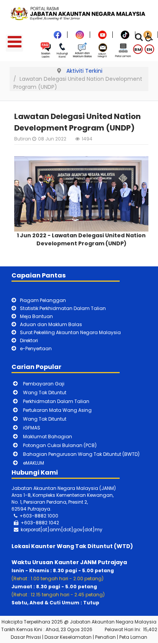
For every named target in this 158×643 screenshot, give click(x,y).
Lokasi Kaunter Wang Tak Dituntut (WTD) (72, 546)
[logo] (79, 13)
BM (138, 49)
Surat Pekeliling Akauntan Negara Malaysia (70, 332)
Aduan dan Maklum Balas (51, 324)
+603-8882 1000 (39, 515)
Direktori (29, 340)
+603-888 (33, 522)
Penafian (105, 637)
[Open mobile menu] (14, 43)
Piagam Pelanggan (43, 300)
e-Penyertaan (36, 348)
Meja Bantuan (36, 316)
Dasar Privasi (26, 637)
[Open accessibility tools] (149, 36)
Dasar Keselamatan (68, 637)
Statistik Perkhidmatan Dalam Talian (63, 308)
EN (149, 49)
